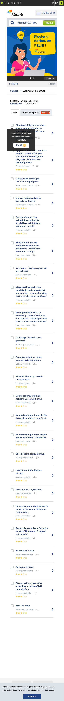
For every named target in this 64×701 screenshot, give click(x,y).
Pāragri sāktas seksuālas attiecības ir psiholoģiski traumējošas (29, 586)
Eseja (18, 166)
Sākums (14, 91)
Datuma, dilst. (31, 104)
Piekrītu (32, 696)
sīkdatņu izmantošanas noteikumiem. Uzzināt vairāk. (32, 690)
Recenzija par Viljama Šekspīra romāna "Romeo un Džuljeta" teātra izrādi (32, 531)
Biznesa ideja (23, 605)
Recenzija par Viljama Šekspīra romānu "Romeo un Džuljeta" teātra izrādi (32, 509)
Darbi (15, 112)
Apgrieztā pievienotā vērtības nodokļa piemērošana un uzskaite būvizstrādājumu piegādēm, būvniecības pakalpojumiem (31, 156)
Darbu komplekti (30, 112)
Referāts (19, 185)
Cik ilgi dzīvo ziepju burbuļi (30, 453)
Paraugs (19, 458)
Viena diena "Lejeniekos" (29, 489)
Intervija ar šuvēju (25, 550)
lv (56, 3)
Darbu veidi (48, 13)
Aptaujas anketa (24, 567)
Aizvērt (48, 78)
